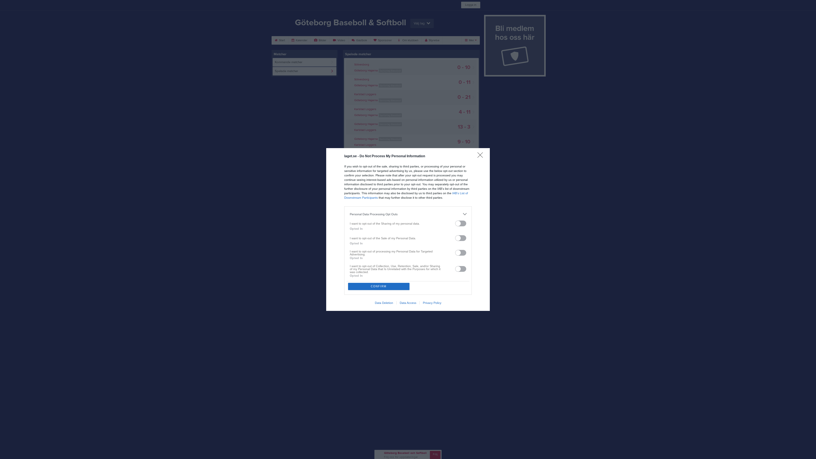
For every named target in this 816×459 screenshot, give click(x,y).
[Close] (481, 156)
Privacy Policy (432, 303)
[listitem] (408, 214)
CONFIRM (379, 286)
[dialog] (408, 229)
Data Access (408, 303)
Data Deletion (384, 303)
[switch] (460, 223)
